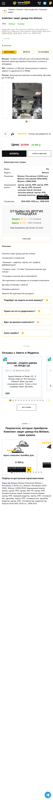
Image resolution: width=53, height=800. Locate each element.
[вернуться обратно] (4, 11)
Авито (15, 223)
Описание (26, 239)
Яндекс (16, 219)
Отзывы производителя (40, 134)
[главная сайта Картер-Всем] (21, 3)
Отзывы (26, 346)
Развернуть (43, 198)
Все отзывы (26, 407)
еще (7, 392)
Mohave (12, 24)
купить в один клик (39, 153)
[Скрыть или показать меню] (3, 3)
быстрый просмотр (16, 468)
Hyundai (21, 24)
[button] (11, 472)
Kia (9, 483)
